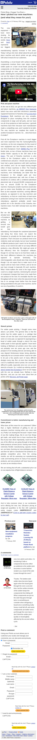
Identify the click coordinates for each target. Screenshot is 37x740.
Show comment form (18, 651)
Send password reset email (21, 671)
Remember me (18, 648)
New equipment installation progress (11, 534)
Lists (3, 735)
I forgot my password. (9, 654)
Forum (9, 734)
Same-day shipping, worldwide (26, 8)
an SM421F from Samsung (26, 109)
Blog (13, 734)
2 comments (4, 23)
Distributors (9, 735)
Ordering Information (28, 734)
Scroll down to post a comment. (10, 555)
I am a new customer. (9, 674)
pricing (34, 24)
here (8, 40)
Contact (30, 735)
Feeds (21, 732)
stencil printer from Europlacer (11, 370)
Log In (30, 2)
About (25, 735)
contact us (18, 708)
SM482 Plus (25, 149)
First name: (10, 676)
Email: (8, 643)
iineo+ (3, 156)
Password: (6, 646)
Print (5, 732)
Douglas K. (7, 566)
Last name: (10, 684)
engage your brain (31, 21)
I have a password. (9, 640)
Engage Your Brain (17, 12)
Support (18, 734)
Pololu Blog (5, 12)
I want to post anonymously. (12, 713)
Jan (8, 21)
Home (3, 734)
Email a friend (13, 732)
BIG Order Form (18, 735)
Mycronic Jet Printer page (19, 377)
